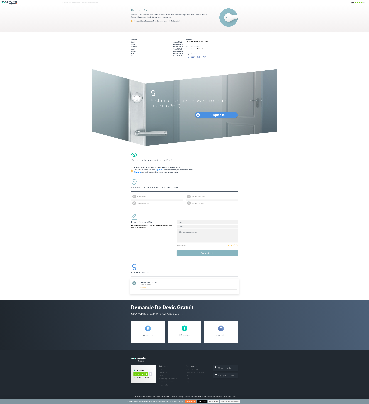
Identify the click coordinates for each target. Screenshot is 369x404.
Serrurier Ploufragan (198, 196)
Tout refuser (202, 401)
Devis (187, 379)
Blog (187, 382)
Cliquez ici (217, 115)
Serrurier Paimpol (198, 203)
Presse (161, 376)
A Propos (162, 370)
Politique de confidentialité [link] (230, 401)
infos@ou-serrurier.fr (227, 375)
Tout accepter (190, 401)
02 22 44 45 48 (224, 368)
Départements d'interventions (195, 373)
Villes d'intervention (192, 370)
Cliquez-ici (158, 170)
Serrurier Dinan (142, 196)
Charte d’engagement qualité (168, 379)
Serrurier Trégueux (143, 203)
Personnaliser (213, 401)
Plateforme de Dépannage (167, 382)
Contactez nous (164, 373)
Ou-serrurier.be (163, 385)
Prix (187, 376)
